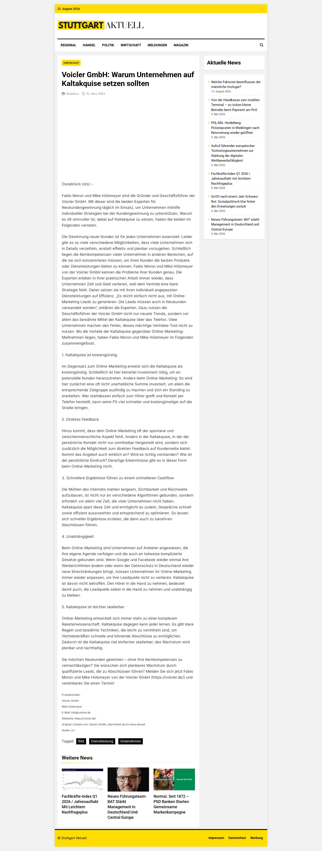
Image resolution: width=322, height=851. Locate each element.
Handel (89, 45)
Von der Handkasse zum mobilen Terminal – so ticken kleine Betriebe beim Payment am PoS (235, 105)
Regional (68, 45)
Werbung (256, 838)
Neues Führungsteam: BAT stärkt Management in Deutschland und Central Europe (127, 807)
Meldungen (157, 45)
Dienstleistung (102, 741)
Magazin (181, 45)
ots (73, 730)
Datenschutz (237, 838)
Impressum (216, 838)
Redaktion (72, 93)
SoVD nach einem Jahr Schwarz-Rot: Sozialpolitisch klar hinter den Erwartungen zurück (234, 201)
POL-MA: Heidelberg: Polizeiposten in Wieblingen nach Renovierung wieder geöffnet (235, 128)
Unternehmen (130, 741)
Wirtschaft (131, 45)
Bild (81, 741)
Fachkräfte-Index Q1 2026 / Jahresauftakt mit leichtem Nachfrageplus (231, 179)
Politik (108, 45)
